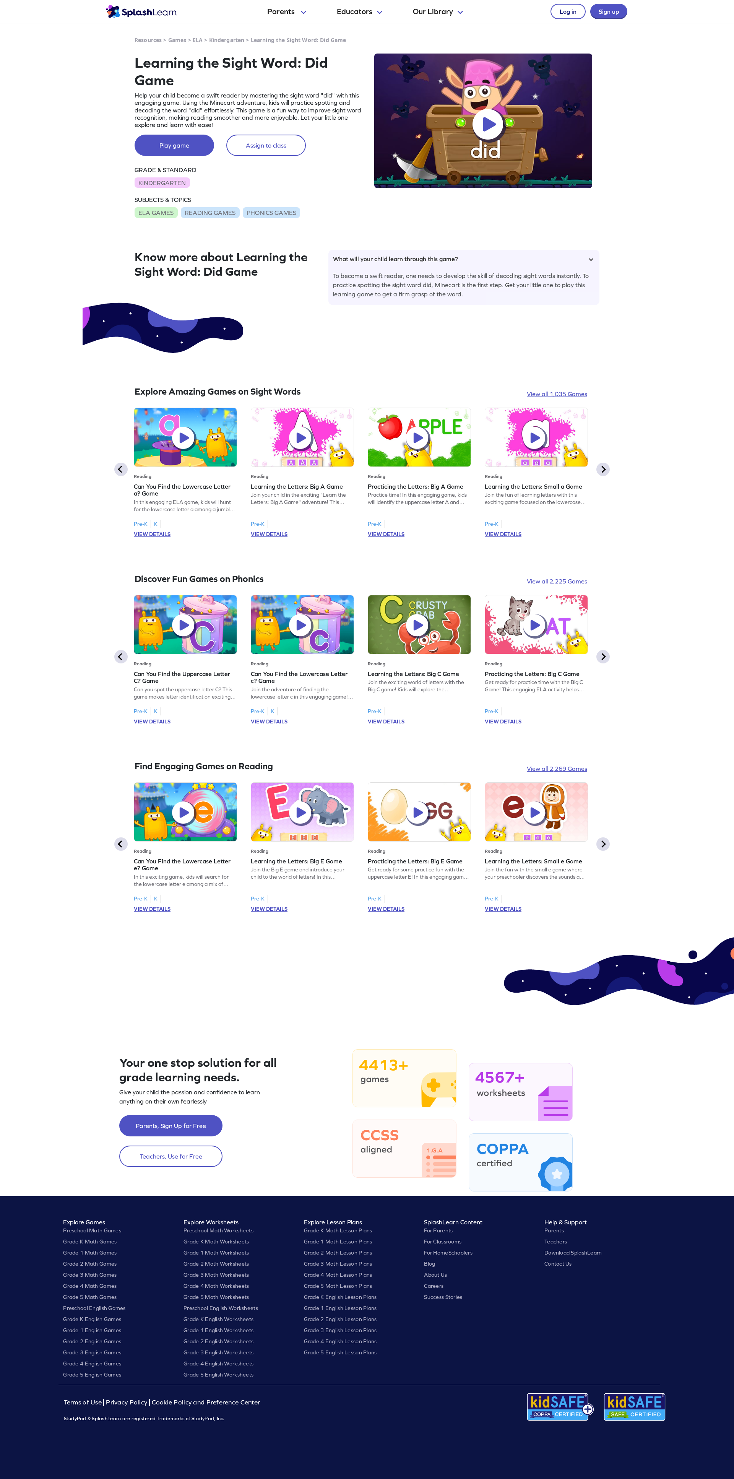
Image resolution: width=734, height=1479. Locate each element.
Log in (568, 11)
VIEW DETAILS (152, 534)
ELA (198, 40)
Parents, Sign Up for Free (171, 1125)
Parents (281, 11)
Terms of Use (84, 1402)
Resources (148, 40)
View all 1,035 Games (557, 393)
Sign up (609, 11)
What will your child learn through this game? (395, 258)
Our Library (433, 11)
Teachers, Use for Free (171, 1156)
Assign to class (266, 145)
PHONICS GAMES (271, 212)
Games (177, 40)
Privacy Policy (126, 1402)
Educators (354, 11)
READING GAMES (210, 212)
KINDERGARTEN (162, 182)
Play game (174, 145)
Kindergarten (227, 40)
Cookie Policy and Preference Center (206, 1402)
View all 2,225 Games (557, 581)
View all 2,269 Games (557, 768)
